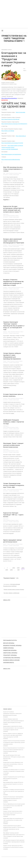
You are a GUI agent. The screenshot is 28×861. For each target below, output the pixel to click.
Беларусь (5, 245)
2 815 (6, 570)
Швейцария (5, 426)
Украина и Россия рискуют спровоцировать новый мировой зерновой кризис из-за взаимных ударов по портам (13, 798)
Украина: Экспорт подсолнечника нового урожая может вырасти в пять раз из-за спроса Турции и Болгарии (12, 813)
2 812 (13, 568)
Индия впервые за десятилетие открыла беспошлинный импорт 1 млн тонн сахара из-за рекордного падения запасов (13, 728)
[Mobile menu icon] (2, 31)
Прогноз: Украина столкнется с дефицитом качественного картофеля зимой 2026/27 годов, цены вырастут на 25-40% (13, 735)
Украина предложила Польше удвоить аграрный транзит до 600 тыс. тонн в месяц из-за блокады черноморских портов (14, 827)
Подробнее (6, 199)
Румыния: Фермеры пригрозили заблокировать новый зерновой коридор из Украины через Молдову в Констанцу (13, 720)
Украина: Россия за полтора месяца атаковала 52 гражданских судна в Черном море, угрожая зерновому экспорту (14, 742)
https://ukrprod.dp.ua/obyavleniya (9, 98)
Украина (5, 331)
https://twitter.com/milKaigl (7, 130)
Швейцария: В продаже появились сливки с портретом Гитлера (13, 421)
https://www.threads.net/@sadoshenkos (10, 159)
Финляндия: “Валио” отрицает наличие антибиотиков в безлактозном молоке (13, 445)
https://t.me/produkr (20, 112)
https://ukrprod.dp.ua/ (21, 136)
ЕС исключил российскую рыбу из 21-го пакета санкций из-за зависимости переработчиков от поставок (13, 771)
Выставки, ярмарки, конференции (11, 593)
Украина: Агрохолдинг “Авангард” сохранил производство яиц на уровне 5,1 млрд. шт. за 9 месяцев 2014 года (13, 325)
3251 (18, 570)
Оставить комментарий (14, 174)
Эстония (5, 398)
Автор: (13, 173)
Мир (4, 173)
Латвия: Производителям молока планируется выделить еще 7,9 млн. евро (13, 485)
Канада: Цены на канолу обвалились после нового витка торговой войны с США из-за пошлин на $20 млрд (13, 764)
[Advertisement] (14, 14)
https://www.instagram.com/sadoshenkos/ (11, 154)
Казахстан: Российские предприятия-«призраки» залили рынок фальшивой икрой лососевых (12, 713)
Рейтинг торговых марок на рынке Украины (14, 589)
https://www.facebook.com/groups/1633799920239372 (14, 123)
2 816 (11, 570)
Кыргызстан (5, 214)
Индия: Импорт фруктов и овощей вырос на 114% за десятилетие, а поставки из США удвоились (13, 820)
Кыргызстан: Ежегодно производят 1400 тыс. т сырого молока (13, 514)
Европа (4, 544)
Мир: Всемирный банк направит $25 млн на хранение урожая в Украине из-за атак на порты (13, 784)
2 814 (23, 568)
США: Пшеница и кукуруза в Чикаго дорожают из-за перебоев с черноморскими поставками (13, 840)
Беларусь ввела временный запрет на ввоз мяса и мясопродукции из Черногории (13, 241)
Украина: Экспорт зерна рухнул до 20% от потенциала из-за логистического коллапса (13, 846)
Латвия (4, 361)
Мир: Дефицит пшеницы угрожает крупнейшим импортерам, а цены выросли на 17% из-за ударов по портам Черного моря (13, 834)
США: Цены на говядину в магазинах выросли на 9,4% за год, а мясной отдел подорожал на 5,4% (13, 791)
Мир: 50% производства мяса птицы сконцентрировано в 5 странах (13, 169)
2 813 (18, 568)
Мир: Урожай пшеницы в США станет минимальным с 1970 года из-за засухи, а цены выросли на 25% (14, 756)
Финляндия (5, 449)
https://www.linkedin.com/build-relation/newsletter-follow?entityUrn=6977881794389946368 (12, 147)
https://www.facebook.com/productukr (10, 119)
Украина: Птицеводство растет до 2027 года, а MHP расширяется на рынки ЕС (14, 777)
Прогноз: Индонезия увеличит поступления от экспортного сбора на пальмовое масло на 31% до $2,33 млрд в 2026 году (14, 749)
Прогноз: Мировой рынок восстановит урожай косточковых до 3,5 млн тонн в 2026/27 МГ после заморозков (14, 805)
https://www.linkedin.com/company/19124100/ (12, 143)
